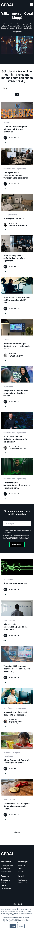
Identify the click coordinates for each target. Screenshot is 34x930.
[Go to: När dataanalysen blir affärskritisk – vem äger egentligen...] (17, 254)
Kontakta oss (22, 883)
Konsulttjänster (6, 871)
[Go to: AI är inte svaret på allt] (17, 213)
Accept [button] (13, 926)
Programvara (5, 868)
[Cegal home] (7, 5)
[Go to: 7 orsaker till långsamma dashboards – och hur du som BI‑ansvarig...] (17, 665)
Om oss (20, 868)
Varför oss (21, 866)
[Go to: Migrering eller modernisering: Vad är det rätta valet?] (17, 621)
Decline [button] (21, 926)
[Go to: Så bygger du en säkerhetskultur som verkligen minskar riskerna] (17, 169)
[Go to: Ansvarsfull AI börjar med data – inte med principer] (17, 708)
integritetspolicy (26, 538)
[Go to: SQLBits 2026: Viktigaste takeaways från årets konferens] (17, 123)
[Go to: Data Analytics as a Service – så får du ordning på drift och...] (17, 296)
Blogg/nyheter (5, 880)
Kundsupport (22, 880)
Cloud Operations (7, 866)
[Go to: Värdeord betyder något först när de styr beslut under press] (17, 341)
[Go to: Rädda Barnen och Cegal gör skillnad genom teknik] (17, 754)
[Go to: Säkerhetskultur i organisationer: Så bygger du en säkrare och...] (17, 479)
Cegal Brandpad (6, 888)
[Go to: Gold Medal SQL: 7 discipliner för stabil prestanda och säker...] (17, 800)
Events (3, 883)
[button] (17, 94)
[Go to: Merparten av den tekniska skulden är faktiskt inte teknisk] (17, 387)
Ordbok (3, 886)
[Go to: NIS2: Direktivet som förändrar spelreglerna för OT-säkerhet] (17, 433)
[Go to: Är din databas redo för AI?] (17, 578)
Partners (21, 871)
